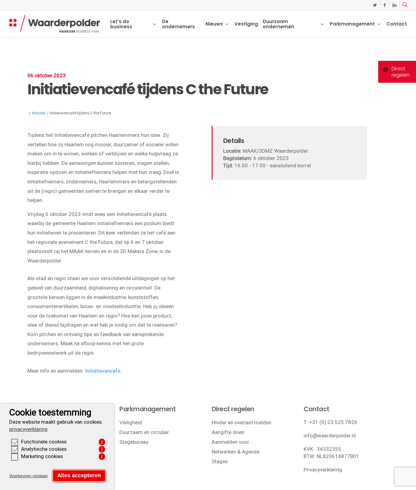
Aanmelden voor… (232, 442)
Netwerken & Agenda (235, 452)
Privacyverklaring (323, 470)
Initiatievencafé (102, 371)
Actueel (38, 113)
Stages (220, 461)
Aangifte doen (228, 432)
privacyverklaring (28, 429)
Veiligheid (130, 422)
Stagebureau (133, 442)
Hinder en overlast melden (241, 422)
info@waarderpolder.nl (330, 436)
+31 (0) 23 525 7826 (333, 422)
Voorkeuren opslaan (28, 475)
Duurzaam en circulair (144, 432)
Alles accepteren (79, 475)
